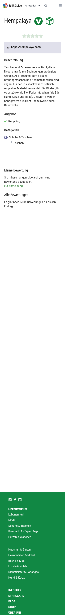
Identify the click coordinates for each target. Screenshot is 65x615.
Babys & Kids (16, 560)
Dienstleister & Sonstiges (23, 572)
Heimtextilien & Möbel (21, 555)
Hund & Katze (16, 577)
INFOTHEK (14, 590)
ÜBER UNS (14, 612)
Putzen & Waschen (19, 537)
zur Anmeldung (13, 186)
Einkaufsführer (17, 509)
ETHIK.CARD (16, 595)
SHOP (12, 607)
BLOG (11, 601)
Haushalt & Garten (19, 549)
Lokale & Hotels (17, 566)
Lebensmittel (16, 514)
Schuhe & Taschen (19, 525)
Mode (11, 520)
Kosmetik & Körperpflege (23, 531)
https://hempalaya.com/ (26, 47)
